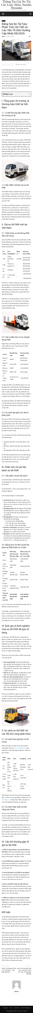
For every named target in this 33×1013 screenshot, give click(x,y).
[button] (30, 14)
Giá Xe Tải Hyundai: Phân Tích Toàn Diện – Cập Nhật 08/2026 (9, 970)
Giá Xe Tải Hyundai (25, 1008)
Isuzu (8, 799)
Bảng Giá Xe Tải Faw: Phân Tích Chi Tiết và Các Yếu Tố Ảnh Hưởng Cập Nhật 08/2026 (16, 28)
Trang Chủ (5, 1008)
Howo (24, 748)
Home (3, 18)
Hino (3, 799)
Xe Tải (7, 18)
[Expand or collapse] (29, 94)
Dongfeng (17, 748)
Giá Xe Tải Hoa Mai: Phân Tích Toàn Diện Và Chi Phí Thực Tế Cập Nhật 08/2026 (24, 971)
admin (3, 36)
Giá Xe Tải (16, 1008)
